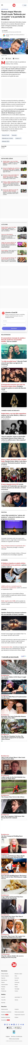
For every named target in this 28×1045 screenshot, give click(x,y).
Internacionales (4, 984)
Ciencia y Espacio (5, 975)
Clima (16, 975)
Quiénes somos (4, 1009)
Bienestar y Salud (18, 973)
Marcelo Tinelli (5, 135)
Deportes (3, 978)
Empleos (16, 1017)
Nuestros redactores (5, 1017)
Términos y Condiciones (16, 1036)
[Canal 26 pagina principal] (14, 6)
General (16, 980)
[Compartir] (2, 58)
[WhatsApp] (18, 1024)
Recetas (3, 988)
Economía (4, 560)
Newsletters (5, 1020)
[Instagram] (7, 1024)
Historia (2, 982)
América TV (18, 138)
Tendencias (3, 991)
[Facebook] (5, 1024)
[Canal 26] (14, 965)
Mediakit (4, 1014)
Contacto (17, 1009)
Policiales (3, 986)
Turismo (16, 991)
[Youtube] (11, 1024)
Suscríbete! (14, 328)
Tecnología (17, 988)
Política (4, 512)
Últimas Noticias (4, 973)
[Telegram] (20, 1024)
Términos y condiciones (6, 1012)
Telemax (16, 999)
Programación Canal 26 (19, 1014)
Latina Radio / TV (18, 997)
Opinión (3, 609)
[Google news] (23, 1024)
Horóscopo (17, 982)
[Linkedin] (14, 1024)
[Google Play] (18, 1028)
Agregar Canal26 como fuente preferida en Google (15, 35)
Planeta (16, 984)
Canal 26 (5, 30)
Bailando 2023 (5, 141)
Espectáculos (4, 9)
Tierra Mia (3, 999)
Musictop (3, 1002)
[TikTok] (16, 1024)
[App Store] (10, 1028)
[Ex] (9, 1024)
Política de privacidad (19, 1012)
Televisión (14, 135)
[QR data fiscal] (14, 1033)
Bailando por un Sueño (7, 138)
